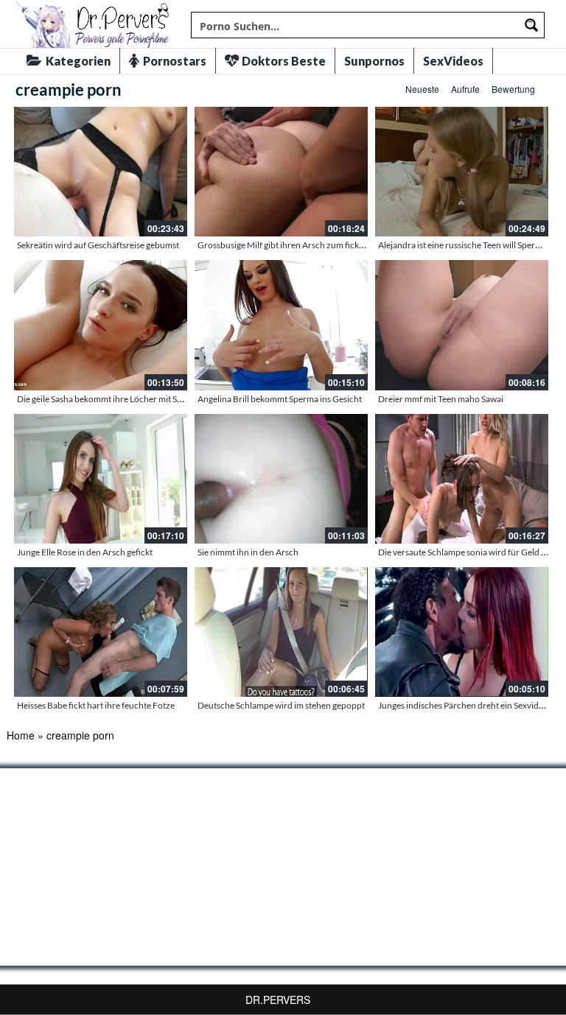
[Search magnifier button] (531, 25)
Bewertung (513, 88)
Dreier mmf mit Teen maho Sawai (440, 398)
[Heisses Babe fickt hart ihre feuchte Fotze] (100, 632)
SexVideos (453, 61)
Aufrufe (465, 88)
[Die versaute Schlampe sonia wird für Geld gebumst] (461, 479)
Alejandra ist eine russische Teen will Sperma (462, 244)
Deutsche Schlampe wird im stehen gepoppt (281, 705)
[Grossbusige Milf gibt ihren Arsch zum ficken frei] (281, 171)
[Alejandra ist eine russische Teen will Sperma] (461, 171)
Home (21, 735)
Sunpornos (374, 61)
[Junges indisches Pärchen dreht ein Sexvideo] (461, 632)
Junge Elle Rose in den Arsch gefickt (85, 552)
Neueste (422, 88)
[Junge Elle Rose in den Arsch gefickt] (100, 479)
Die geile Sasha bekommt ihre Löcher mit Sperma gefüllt (122, 398)
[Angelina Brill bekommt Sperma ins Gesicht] (281, 325)
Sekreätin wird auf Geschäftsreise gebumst (98, 244)
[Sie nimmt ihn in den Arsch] (281, 479)
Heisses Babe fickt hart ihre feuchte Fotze (96, 705)
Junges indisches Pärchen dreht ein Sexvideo (463, 705)
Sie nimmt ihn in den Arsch (248, 552)
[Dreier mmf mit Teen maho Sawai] (461, 325)
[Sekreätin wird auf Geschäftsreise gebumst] (100, 171)
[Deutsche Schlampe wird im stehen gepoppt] (281, 632)
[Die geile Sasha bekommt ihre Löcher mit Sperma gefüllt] (100, 325)
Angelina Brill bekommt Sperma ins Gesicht (280, 398)
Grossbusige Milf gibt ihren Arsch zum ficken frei (290, 244)
